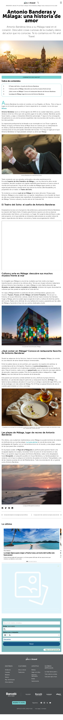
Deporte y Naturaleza (35, 675)
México (7, 677)
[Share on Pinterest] (9, 508)
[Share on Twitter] (6, 508)
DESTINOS (8, 666)
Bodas (33, 678)
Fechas (9, 626)
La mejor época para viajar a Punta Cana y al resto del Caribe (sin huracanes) (29, 554)
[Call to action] (47, 703)
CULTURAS (22, 666)
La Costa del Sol (31, 442)
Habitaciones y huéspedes (10, 632)
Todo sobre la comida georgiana (51, 674)
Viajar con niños (36, 672)
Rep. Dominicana (10, 679)
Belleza (34, 669)
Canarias (7, 672)
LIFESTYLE (35, 666)
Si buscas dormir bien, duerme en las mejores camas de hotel (46, 514)
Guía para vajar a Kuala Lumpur (51, 676)
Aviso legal (37, 708)
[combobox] (31, 623)
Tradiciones (21, 672)
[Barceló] (11, 694)
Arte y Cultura (22, 669)
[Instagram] (44, 703)
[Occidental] (49, 694)
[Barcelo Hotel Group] (31, 659)
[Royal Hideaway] (28, 694)
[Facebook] (41, 703)
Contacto (44, 708)
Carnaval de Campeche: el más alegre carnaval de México (16, 514)
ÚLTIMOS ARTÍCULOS (49, 667)
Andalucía (7, 669)
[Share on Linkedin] (12, 508)
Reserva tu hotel (19, 703)
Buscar (32, 644)
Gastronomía (35, 681)
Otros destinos (7, 550)
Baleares (7, 674)
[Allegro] (58, 694)
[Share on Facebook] (2, 508)
